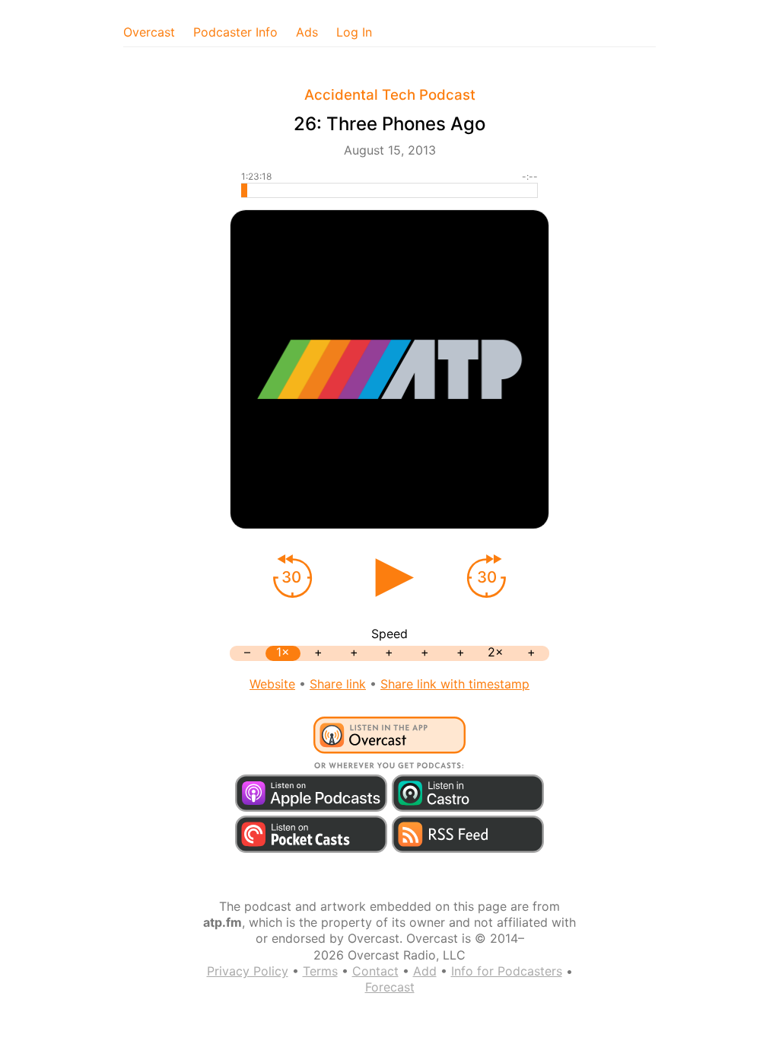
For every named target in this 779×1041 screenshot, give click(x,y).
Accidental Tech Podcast (389, 95)
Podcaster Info (235, 32)
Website (272, 683)
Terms (320, 971)
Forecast (390, 987)
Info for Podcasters (506, 971)
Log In (354, 32)
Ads (307, 32)
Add (425, 971)
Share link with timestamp (454, 683)
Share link (338, 683)
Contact (375, 971)
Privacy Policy (247, 971)
